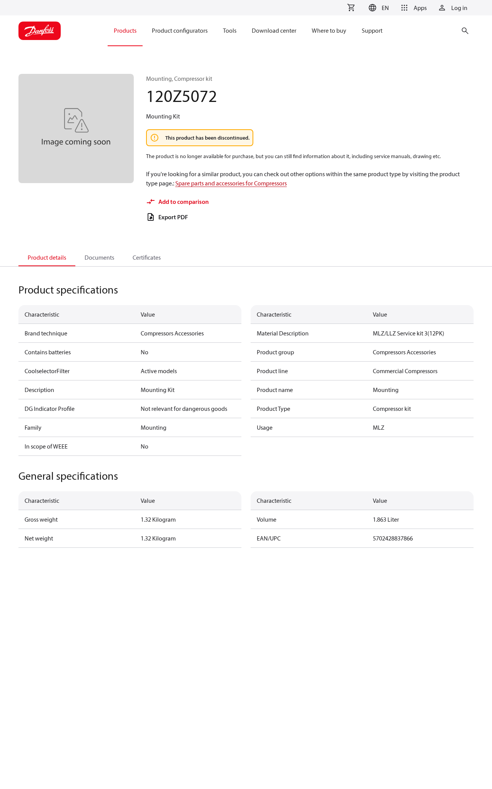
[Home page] (39, 31)
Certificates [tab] (147, 257)
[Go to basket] (351, 8)
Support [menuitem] (372, 30)
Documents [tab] (99, 257)
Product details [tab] (47, 257)
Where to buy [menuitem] (329, 30)
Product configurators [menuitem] (180, 30)
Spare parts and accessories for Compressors (231, 183)
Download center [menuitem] (274, 30)
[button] (377, 8)
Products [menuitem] (125, 30)
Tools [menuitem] (229, 30)
